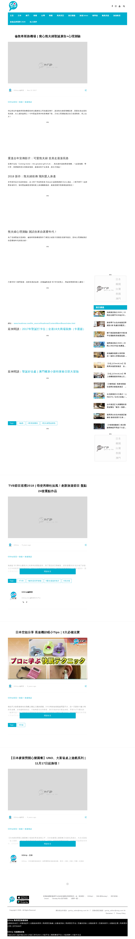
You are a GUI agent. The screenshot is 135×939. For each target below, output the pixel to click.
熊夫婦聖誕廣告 (49, 423)
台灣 (43, 15)
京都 (71, 861)
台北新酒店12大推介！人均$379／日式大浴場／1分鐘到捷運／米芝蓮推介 (117, 397)
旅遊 (21, 102)
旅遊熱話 (28, 102)
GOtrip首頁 (12, 102)
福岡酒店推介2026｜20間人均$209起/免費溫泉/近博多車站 (116, 346)
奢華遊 (95, 15)
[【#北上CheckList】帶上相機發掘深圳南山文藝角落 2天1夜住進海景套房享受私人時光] (99, 375)
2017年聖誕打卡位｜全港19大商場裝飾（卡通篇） (54, 329)
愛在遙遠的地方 (53, 581)
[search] (124, 6)
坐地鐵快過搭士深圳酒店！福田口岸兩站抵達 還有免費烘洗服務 (117, 356)
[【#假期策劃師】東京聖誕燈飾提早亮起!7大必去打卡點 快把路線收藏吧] (99, 426)
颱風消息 (105, 15)
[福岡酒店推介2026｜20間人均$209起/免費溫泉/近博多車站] (99, 344)
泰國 (35, 15)
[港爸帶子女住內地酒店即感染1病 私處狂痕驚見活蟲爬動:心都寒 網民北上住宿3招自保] (99, 326)
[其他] (85, 91)
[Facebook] (26, 602)
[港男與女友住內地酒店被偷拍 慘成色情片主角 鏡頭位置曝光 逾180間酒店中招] (99, 416)
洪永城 (67, 581)
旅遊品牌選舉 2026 (18, 22)
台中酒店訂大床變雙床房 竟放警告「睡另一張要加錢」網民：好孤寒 (117, 407)
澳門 (27, 15)
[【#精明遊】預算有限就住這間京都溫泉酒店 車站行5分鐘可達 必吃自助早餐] (99, 385)
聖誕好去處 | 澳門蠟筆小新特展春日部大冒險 (50, 371)
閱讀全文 (47, 571)
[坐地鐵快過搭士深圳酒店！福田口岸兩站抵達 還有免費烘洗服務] (99, 355)
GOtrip (16, 545)
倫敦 (22, 423)
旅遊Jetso (84, 15)
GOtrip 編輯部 (19, 90)
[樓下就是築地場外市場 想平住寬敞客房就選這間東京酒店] (99, 334)
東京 (61, 861)
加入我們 (33, 22)
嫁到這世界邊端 (35, 581)
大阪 (66, 861)
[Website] (23, 602)
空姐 (22, 725)
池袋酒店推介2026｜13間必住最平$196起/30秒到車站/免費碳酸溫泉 (116, 315)
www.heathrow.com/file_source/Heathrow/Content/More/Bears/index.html (44, 323)
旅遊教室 (117, 15)
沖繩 (75, 861)
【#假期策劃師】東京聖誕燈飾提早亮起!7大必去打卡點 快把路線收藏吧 (116, 427)
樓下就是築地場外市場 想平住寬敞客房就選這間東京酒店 (117, 335)
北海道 (81, 861)
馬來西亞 (60, 15)
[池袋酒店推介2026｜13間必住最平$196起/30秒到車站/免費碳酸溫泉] (99, 314)
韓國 (51, 15)
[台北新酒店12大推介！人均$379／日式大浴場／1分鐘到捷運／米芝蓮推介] (99, 395)
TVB (22, 581)
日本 (19, 15)
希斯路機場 (33, 423)
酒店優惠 (71, 15)
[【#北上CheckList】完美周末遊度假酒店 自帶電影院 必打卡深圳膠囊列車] (99, 365)
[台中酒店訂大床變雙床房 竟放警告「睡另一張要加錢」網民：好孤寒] (99, 407)
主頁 (12, 15)
